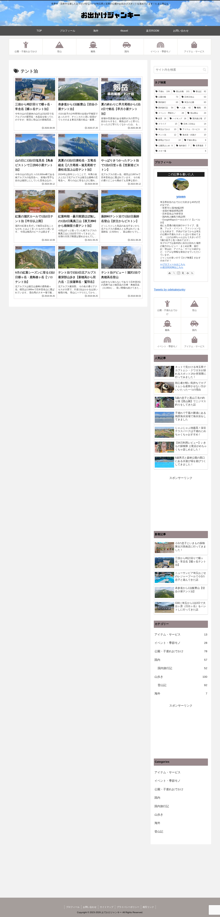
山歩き (180, 676)
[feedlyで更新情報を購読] (188, 273)
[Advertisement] (181, 503)
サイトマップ (106, 907)
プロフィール (73, 907)
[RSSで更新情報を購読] (192, 273)
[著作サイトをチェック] (170, 273)
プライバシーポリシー (128, 907)
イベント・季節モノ (180, 642)
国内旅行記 (182, 668)
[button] (204, 70)
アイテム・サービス (180, 634)
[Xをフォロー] (174, 273)
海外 (180, 693)
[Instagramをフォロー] (179, 273)
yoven (181, 196)
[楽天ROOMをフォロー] (183, 273)
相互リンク (148, 907)
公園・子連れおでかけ (180, 651)
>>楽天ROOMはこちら (171, 267)
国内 (180, 659)
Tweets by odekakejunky (169, 289)
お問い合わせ (89, 907)
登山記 (182, 685)
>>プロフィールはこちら (172, 264)
